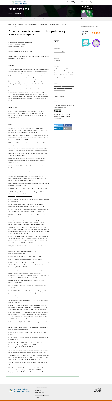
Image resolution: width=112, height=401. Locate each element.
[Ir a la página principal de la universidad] (19, 3)
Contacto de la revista (41, 387)
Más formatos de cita (60, 78)
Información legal (39, 392)
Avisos (29, 19)
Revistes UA (85, 2)
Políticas (45, 19)
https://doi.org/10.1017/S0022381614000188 (25, 132)
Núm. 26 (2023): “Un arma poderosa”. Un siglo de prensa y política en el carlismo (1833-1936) (42, 24)
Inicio (9, 24)
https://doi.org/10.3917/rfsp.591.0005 (18, 139)
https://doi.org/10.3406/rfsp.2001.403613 (33, 224)
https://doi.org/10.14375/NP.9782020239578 (20, 196)
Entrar (99, 2)
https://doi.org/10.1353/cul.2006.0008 (18, 329)
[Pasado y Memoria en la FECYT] (86, 47)
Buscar (84, 19)
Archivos (15, 24)
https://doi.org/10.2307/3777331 (16, 253)
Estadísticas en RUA (59, 52)
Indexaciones (55, 19)
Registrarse (93, 2)
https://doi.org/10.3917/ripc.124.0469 (23, 242)
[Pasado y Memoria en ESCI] (96, 47)
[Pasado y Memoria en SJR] (86, 35)
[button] (58, 125)
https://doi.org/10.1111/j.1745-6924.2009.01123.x (21, 347)
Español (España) (73, 2)
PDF (57, 41)
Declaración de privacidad (42, 395)
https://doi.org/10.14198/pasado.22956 (21, 51)
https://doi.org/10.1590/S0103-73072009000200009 (27, 359)
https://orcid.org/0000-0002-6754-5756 (16, 46)
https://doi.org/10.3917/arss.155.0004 (18, 267)
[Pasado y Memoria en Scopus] (96, 37)
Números (22, 19)
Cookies (37, 397)
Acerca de (37, 19)
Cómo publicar (12, 19)
